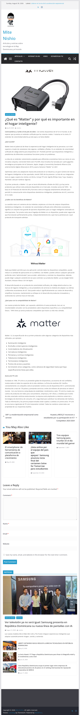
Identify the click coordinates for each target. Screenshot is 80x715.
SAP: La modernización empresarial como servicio (21, 416)
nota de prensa (10, 114)
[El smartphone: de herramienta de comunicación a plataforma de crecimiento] (14, 433)
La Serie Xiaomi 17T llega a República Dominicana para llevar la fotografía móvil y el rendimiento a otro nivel (46, 655)
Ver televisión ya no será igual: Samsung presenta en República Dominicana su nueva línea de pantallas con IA (38, 624)
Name (6, 524)
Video (45, 56)
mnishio (18, 128)
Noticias (19, 617)
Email (6, 534)
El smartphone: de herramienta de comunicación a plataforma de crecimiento (14, 452)
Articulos (18, 56)
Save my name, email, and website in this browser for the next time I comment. (37, 555)
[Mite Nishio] (5, 58)
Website (6, 544)
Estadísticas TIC (57, 56)
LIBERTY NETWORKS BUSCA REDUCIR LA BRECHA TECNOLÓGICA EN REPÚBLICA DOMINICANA (45, 644)
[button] (23, 56)
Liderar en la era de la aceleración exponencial (47, 3)
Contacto (18, 61)
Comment (7, 495)
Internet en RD (34, 56)
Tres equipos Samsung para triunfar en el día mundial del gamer (66, 439)
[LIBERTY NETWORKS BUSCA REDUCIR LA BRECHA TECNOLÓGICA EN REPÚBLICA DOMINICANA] (9, 646)
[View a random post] (74, 58)
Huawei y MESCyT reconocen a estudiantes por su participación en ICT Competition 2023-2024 (59, 418)
